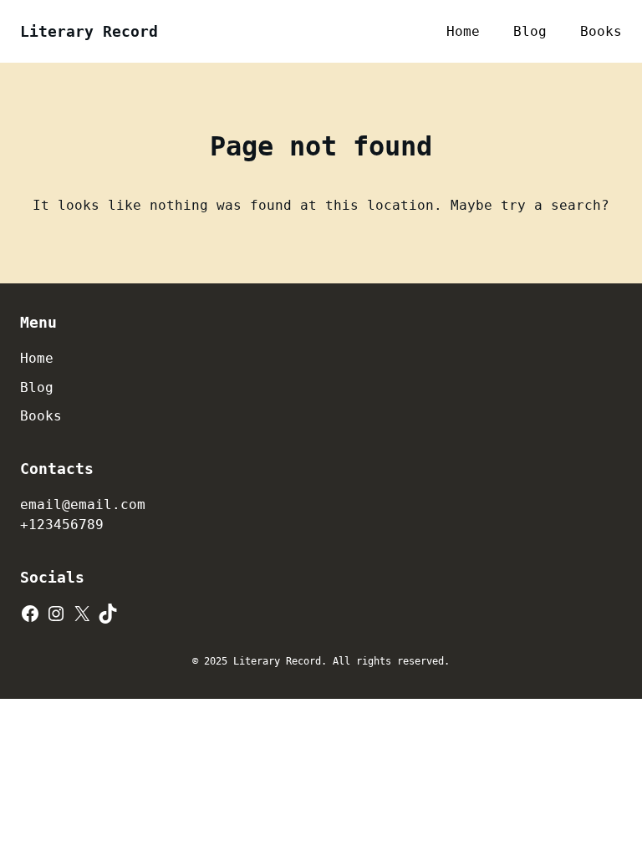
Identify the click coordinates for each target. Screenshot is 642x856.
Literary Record (89, 31)
